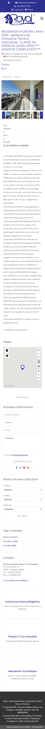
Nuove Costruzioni (10, 537)
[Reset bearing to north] (39, 357)
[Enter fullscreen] (39, 361)
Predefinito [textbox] (8, 509)
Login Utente (18, 10)
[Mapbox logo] (9, 386)
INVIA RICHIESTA (24, 461)
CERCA (23, 516)
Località (6, 495)
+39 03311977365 (23, 6)
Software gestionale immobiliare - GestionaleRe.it (25, 727)
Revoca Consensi (22, 704)
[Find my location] (39, 366)
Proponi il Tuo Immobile (22, 636)
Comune (6, 486)
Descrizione (7, 77)
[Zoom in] (39, 350)
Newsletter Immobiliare (22, 671)
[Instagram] (9, 3)
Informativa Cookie (33, 701)
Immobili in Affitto (9, 546)
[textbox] (22, 489)
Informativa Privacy (17, 701)
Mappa (17, 77)
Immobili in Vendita (10, 541)
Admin (5, 701)
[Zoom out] (39, 353)
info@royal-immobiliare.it (27, 3)
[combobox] (22, 489)
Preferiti (30, 10)
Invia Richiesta (22, 397)
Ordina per (7, 505)
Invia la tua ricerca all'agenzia (22, 601)
